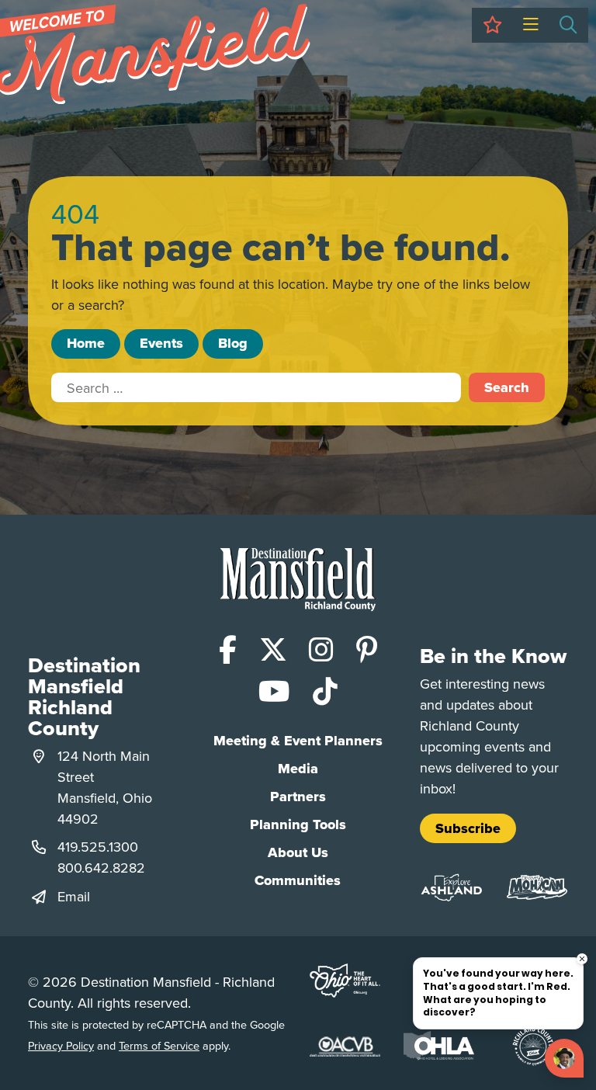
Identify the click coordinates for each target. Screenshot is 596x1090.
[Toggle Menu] (530, 25)
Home (86, 343)
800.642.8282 (101, 867)
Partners (298, 796)
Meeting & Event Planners (298, 741)
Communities (298, 880)
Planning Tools (298, 824)
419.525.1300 (97, 846)
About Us (298, 852)
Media (298, 768)
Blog (233, 343)
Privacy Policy (61, 1045)
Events (161, 343)
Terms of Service (159, 1045)
